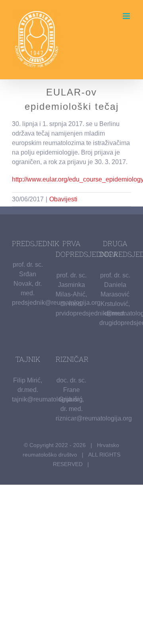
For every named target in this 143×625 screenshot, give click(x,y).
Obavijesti (63, 199)
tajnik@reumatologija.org (47, 399)
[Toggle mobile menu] (127, 16)
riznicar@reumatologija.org (94, 418)
